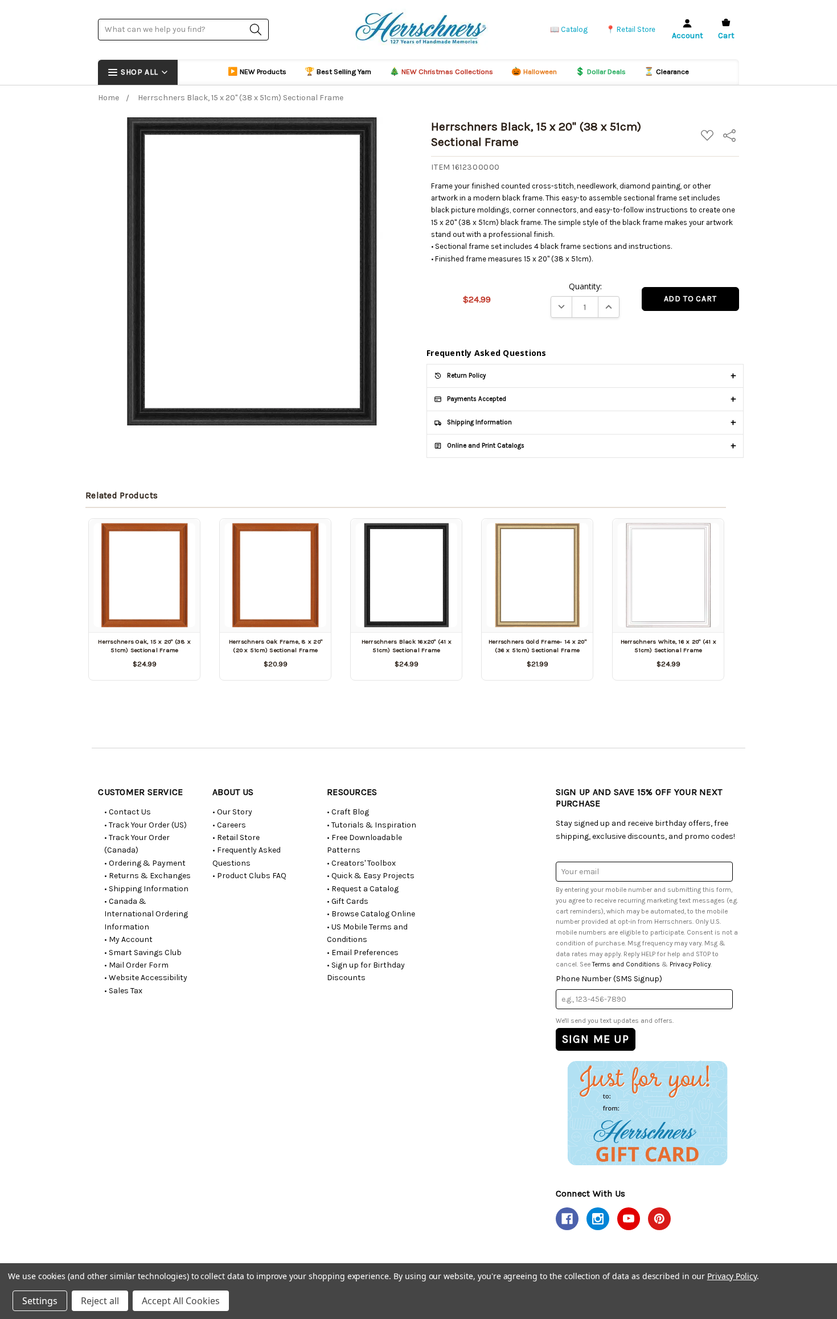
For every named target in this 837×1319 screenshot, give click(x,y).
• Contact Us (127, 812)
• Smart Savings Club (143, 952)
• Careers (229, 825)
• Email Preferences (363, 952)
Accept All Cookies (181, 1301)
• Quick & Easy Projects (371, 875)
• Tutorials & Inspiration (371, 825)
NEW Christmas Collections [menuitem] (441, 71)
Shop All (139, 72)
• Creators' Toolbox (361, 863)
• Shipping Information (146, 889)
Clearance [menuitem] (666, 71)
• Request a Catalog (363, 889)
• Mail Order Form (136, 965)
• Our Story (232, 812)
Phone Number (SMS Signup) (609, 979)
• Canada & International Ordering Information (146, 914)
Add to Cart (144, 612)
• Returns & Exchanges (147, 875)
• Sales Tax (123, 991)
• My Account (128, 939)
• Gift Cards (347, 901)
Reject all (100, 1301)
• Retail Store (236, 837)
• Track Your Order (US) (145, 825)
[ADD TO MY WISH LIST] (178, 540)
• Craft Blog (348, 812)
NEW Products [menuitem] (257, 71)
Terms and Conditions (626, 964)
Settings (40, 1301)
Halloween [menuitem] (534, 71)
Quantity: (585, 286)
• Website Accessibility (145, 977)
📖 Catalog (569, 29)
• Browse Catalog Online (371, 914)
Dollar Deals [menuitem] (600, 71)
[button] (647, 1113)
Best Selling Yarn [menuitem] (338, 71)
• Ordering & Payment (145, 863)
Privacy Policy (690, 964)
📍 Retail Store (630, 29)
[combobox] (183, 29)
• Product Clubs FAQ (249, 875)
